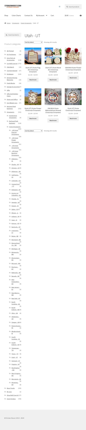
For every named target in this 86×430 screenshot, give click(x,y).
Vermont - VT (16, 361)
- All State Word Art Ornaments (15, 153)
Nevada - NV (15, 276)
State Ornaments (26, 23)
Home (8, 23)
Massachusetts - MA (16, 244)
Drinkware (10, 74)
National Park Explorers (11, 108)
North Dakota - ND (15, 309)
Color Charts (16, 15)
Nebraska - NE (16, 273)
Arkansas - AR (16, 171)
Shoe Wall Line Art (13, 395)
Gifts (8, 90)
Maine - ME (15, 236)
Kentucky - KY (16, 227)
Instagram (60, 6)
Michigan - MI (16, 249)
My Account (40, 15)
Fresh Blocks (11, 83)
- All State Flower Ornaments (15, 140)
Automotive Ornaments (13, 117)
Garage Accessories (13, 87)
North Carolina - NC (16, 303)
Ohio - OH (15, 313)
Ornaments (15, 23)
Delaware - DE (16, 190)
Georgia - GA (16, 202)
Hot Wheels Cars (12, 103)
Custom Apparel (12, 71)
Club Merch (10, 67)
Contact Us (29, 15)
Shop (6, 15)
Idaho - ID (15, 209)
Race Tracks (11, 388)
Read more (32, 80)
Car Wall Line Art (12, 63)
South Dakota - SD (15, 344)
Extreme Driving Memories (12, 79)
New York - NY (16, 298)
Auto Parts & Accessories (11, 59)
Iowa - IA (14, 220)
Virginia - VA (16, 364)
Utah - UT (15, 357)
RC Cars (9, 392)
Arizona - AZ (15, 168)
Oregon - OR (15, 322)
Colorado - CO (16, 181)
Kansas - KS (15, 223)
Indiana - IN (15, 216)
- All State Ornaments (15, 147)
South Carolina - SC (16, 338)
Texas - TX (15, 354)
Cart (52, 15)
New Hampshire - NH (16, 282)
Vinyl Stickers (11, 399)
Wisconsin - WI (16, 379)
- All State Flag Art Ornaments (15, 132)
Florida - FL (15, 199)
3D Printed (10, 51)
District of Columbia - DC (16, 194)
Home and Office (12, 99)
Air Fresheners (11, 54)
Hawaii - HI (15, 206)
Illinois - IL (15, 213)
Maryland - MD (16, 240)
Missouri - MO (16, 263)
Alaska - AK (15, 164)
